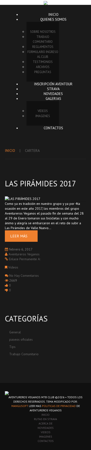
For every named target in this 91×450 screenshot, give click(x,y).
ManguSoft (19, 406)
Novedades (53, 93)
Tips (12, 347)
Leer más (18, 236)
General (15, 332)
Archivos (43, 67)
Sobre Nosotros (43, 32)
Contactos (53, 128)
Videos (13, 267)
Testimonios (43, 62)
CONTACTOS (46, 441)
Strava (53, 89)
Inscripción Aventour (53, 84)
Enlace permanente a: (24, 259)
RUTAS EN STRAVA (45, 419)
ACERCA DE (45, 423)
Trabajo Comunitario (43, 39)
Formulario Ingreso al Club (42, 54)
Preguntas (42, 72)
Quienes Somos (53, 19)
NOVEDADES (46, 428)
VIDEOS (43, 111)
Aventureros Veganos (24, 254)
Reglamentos (42, 47)
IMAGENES (42, 116)
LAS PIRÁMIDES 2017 (40, 183)
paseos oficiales (21, 339)
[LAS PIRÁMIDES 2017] (22, 198)
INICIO (45, 414)
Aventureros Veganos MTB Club (31, 397)
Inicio (53, 14)
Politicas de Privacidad (59, 406)
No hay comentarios (24, 275)
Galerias (53, 98)
